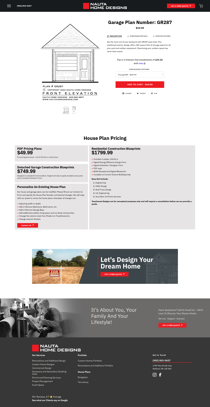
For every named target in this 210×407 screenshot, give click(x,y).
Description (116, 36)
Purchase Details (139, 36)
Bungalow (83, 377)
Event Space (38, 385)
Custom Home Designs (43, 364)
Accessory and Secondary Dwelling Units (49, 372)
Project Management (42, 381)
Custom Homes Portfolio (90, 361)
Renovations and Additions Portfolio (95, 365)
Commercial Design (41, 368)
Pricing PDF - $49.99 (127, 74)
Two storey (83, 382)
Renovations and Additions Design (49, 361)
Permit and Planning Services (46, 377)
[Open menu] (11, 6)
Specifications (163, 36)
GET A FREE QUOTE (180, 6)
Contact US (26, 225)
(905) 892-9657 (162, 360)
